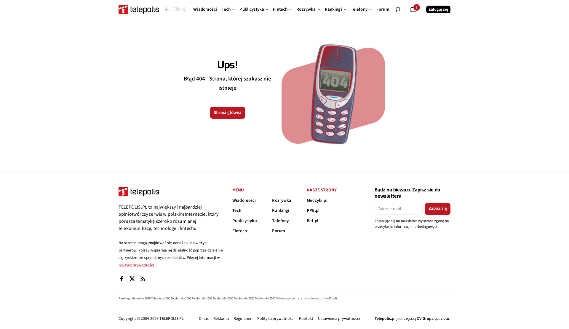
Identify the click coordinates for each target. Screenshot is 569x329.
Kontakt (306, 319)
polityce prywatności (136, 265)
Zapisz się (438, 208)
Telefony (280, 221)
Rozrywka (281, 200)
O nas (204, 319)
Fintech (239, 231)
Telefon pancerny (287, 298)
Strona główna (228, 112)
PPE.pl (313, 210)
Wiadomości (244, 200)
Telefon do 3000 (265, 298)
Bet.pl (312, 221)
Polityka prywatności (275, 319)
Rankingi (280, 210)
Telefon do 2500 (244, 298)
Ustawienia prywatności (339, 319)
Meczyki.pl (317, 200)
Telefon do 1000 (181, 298)
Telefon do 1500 (202, 298)
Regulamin (243, 319)
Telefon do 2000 (223, 298)
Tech (237, 210)
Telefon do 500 (160, 298)
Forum (278, 231)
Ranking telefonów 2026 (135, 298)
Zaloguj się (438, 9)
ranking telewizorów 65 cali (318, 298)
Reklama (221, 319)
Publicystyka (244, 221)
